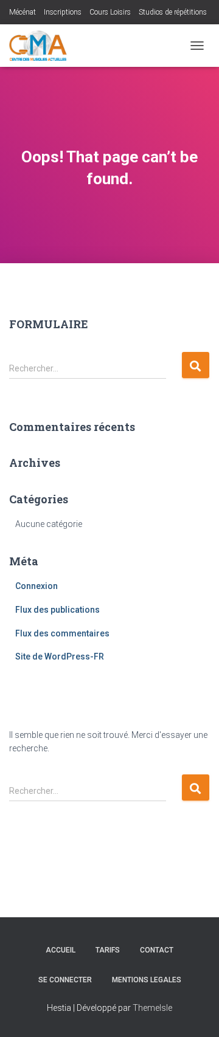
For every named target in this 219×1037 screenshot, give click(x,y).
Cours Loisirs (110, 12)
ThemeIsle (152, 1008)
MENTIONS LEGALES (146, 980)
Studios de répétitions (173, 12)
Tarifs (108, 950)
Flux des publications (57, 610)
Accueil (60, 950)
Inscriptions (63, 12)
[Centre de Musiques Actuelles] (42, 45)
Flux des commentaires (62, 633)
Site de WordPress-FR (59, 656)
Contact (156, 950)
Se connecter (65, 980)
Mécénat (22, 12)
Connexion (36, 586)
